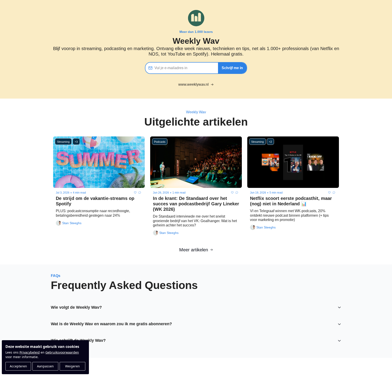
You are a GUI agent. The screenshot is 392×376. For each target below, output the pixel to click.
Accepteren (18, 366)
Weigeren (72, 366)
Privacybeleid (30, 352)
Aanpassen (45, 366)
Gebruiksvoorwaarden (62, 352)
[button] (196, 307)
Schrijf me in (232, 68)
